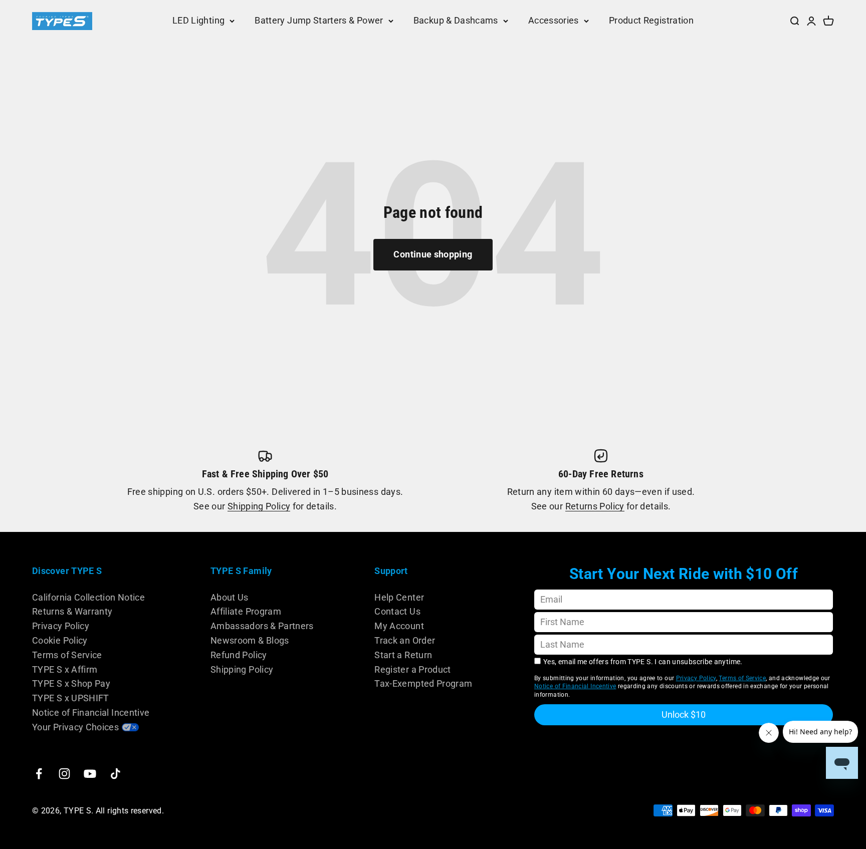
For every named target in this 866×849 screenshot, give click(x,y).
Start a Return (403, 655)
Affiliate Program (245, 611)
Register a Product (412, 669)
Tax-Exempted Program (423, 683)
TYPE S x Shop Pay (71, 683)
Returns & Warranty (72, 611)
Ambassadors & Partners (262, 626)
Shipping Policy (259, 506)
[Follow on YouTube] (90, 773)
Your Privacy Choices (75, 727)
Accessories (553, 20)
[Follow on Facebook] (39, 773)
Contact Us (397, 611)
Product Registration (651, 20)
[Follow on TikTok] (115, 773)
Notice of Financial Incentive (90, 712)
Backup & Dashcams (455, 20)
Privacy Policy (60, 626)
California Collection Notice (88, 597)
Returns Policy (594, 506)
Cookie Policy (60, 640)
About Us (229, 597)
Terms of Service (67, 655)
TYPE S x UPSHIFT (70, 698)
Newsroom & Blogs (249, 640)
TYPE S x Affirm (64, 669)
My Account (399, 626)
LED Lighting (198, 20)
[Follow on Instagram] (64, 773)
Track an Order (404, 640)
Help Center (399, 597)
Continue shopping (432, 254)
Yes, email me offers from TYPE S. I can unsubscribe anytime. (643, 662)
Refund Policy (238, 655)
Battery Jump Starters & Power (319, 20)
